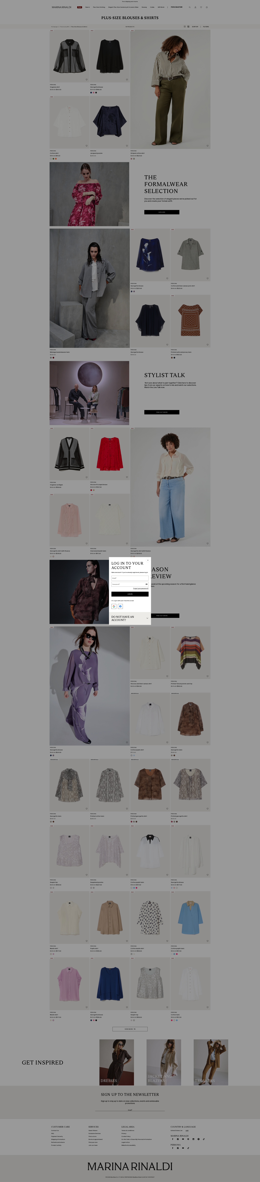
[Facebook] (120, 606)
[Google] (113, 606)
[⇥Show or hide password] (146, 584)
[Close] (148, 560)
